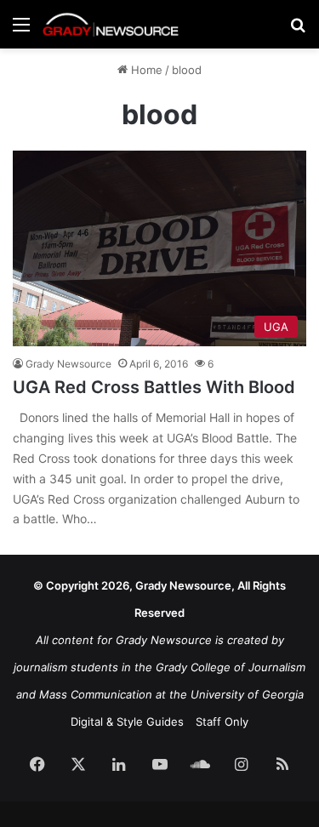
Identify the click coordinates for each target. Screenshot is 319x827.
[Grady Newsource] (111, 24)
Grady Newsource (68, 363)
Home (145, 70)
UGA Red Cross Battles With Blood (154, 387)
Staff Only (222, 721)
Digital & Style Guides (127, 721)
